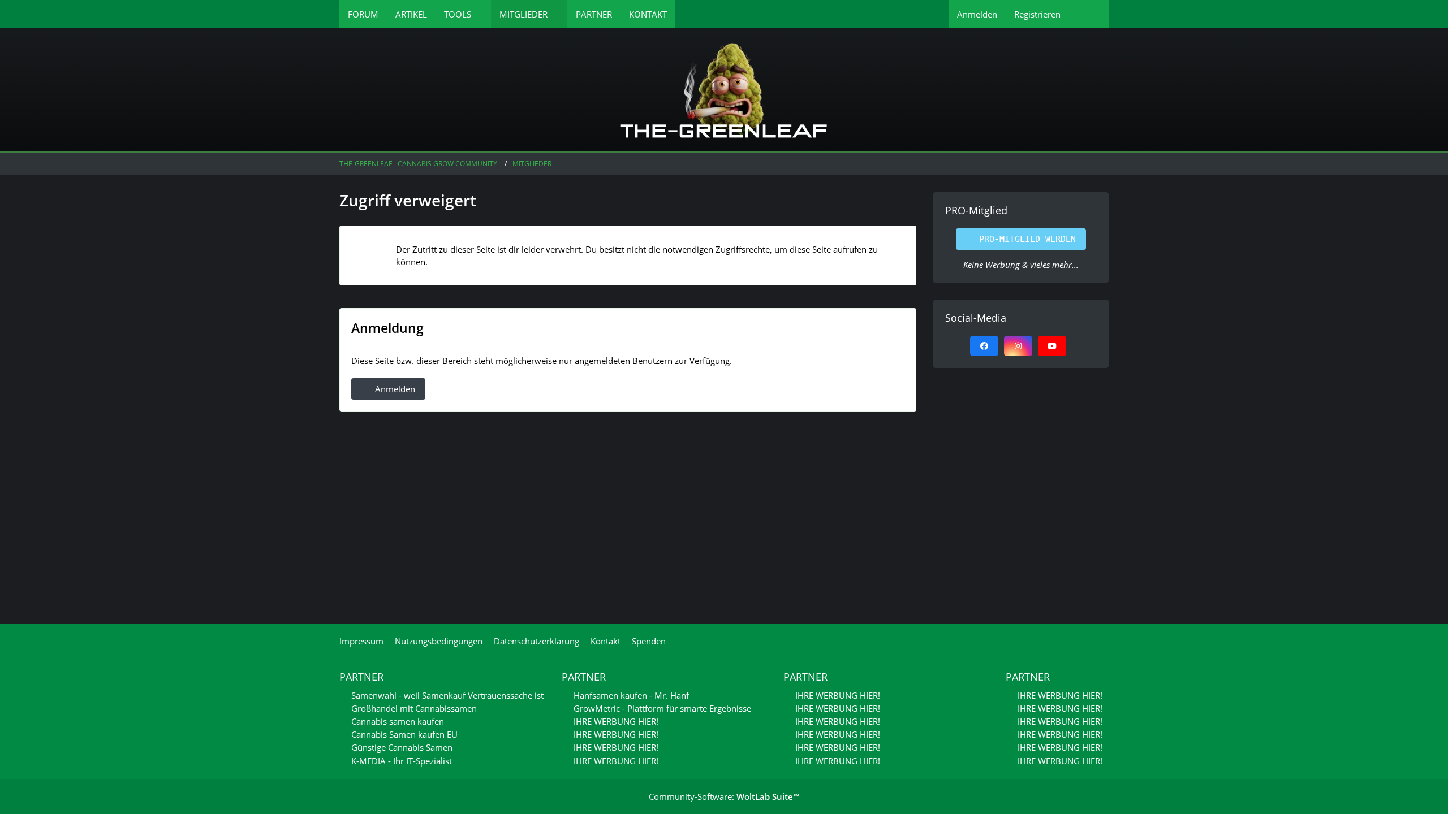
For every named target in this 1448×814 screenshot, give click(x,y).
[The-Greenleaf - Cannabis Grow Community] (724, 90)
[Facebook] (984, 346)
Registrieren (1037, 14)
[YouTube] (1052, 346)
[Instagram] (1018, 346)
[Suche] (1089, 14)
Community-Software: (724, 796)
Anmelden (977, 14)
